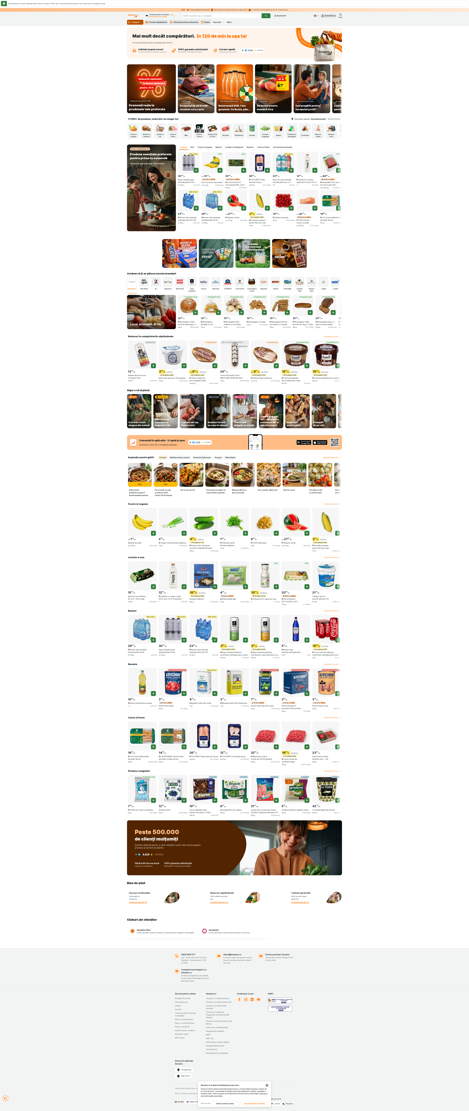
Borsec (204, 289)
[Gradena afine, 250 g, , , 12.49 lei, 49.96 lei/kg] (173, 789)
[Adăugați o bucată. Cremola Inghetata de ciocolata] (337, 365)
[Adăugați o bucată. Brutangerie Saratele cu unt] (218, 312)
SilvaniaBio (288, 289)
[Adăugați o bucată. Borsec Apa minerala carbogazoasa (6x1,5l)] (196, 208)
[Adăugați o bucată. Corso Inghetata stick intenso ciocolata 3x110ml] (214, 800)
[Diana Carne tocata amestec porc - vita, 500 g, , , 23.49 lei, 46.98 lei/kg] (326, 736)
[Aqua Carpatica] (192, 282)
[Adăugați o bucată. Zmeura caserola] (291, 208)
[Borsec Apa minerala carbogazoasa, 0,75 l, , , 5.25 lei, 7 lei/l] (296, 629)
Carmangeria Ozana (252, 290)
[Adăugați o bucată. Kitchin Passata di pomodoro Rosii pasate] (306, 693)
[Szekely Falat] (299, 282)
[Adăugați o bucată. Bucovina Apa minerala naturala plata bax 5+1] (291, 170)
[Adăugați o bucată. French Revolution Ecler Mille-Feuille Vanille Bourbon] (245, 365)
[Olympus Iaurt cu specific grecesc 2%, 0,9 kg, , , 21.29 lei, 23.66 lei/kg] (326, 575)
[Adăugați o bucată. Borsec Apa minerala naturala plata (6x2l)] (220, 208)
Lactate (335, 289)
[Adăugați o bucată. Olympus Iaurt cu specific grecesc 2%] (337, 586)
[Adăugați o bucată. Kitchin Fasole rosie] (337, 693)
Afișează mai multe (331, 336)
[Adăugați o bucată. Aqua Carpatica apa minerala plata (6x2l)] (196, 170)
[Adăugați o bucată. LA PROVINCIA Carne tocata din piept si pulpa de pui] (184, 746)
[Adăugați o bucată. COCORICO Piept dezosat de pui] (267, 170)
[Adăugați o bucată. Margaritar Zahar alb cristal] (214, 693)
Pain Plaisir (144, 289)
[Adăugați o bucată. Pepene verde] (243, 208)
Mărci (229, 22)
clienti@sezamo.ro (232, 954)
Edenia (275, 289)
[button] (328, 16)
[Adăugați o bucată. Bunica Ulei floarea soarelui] (153, 693)
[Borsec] (204, 282)
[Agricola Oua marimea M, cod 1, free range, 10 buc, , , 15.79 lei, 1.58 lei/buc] (142, 575)
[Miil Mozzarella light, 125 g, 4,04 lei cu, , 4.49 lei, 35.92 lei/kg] (234, 575)
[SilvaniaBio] (288, 282)
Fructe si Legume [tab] (205, 147)
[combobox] (221, 15)
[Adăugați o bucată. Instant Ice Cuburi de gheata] (153, 800)
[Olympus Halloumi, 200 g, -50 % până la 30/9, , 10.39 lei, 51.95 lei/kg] (203, 575)
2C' (156, 289)
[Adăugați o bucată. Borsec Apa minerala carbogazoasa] (306, 640)
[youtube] (258, 999)
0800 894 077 (188, 954)
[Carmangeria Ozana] (252, 282)
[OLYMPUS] (228, 282)
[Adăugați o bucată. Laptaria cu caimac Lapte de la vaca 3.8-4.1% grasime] (314, 170)
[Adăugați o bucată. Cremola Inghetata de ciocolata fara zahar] (306, 365)
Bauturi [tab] (219, 147)
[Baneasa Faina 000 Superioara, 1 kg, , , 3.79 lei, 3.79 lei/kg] (234, 682)
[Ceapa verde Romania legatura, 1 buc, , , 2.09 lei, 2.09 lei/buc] (173, 522)
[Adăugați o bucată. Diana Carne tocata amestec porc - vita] (337, 746)
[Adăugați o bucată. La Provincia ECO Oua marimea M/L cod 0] (243, 170)
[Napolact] (264, 282)
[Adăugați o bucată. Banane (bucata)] (153, 533)
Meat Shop (180, 289)
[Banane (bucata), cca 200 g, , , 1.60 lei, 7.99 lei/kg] (142, 522)
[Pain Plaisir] (144, 282)
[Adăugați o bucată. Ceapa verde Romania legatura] (184, 533)
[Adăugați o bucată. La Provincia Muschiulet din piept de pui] (338, 208)
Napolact (264, 289)
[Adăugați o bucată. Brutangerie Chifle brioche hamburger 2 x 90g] (195, 312)
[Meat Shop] (180, 282)
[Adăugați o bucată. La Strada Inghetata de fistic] (337, 800)
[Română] (316, 15)
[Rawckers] (168, 282)
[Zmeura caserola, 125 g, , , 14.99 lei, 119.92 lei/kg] (283, 201)
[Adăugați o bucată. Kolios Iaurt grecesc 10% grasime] (184, 365)
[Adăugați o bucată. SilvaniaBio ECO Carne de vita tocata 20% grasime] (338, 170)
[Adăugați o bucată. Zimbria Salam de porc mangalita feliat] (214, 365)
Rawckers (168, 289)
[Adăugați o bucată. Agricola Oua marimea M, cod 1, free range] (153, 586)
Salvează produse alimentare (185, 22)
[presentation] (179, 253)
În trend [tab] (184, 147)
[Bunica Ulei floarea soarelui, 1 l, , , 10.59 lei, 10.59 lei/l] (142, 682)
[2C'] (156, 282)
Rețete (207, 22)
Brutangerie (132, 289)
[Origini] (323, 282)
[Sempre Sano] (311, 282)
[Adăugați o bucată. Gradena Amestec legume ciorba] (306, 800)
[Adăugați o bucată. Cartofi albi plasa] (276, 533)
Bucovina (216, 289)
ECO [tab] (192, 147)
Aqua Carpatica (191, 290)
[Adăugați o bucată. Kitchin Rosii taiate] (184, 693)
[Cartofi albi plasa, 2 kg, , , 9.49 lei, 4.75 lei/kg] (265, 522)
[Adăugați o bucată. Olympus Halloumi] (214, 586)
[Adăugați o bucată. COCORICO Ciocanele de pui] (245, 746)
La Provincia (239, 289)
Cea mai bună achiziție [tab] (282, 147)
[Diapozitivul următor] (337, 89)
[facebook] (239, 999)
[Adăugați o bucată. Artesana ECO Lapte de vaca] (276, 586)
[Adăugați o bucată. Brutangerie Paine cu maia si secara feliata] (333, 312)
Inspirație (217, 22)
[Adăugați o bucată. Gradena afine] (184, 800)
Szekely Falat (300, 290)
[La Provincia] (240, 282)
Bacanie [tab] (250, 147)
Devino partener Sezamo (277, 954)
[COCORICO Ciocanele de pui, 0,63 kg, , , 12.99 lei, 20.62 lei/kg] (234, 736)
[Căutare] (266, 15)
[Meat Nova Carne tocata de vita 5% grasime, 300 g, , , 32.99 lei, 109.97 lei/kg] (265, 736)
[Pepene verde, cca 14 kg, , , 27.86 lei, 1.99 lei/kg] (236, 201)
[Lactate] (335, 282)
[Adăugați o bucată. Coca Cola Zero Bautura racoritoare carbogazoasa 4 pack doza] (337, 640)
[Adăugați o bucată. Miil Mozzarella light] (245, 586)
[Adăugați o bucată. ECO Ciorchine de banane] (220, 170)
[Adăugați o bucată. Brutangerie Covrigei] (264, 312)
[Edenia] (276, 282)
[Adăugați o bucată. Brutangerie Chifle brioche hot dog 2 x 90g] (310, 312)
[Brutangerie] (132, 282)
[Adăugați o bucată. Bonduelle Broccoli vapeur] (245, 800)
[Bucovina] (216, 282)
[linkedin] (252, 999)
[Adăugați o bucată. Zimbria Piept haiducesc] (276, 365)
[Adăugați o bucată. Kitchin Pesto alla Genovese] (276, 693)
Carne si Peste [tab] (263, 147)
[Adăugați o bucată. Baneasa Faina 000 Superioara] (245, 693)
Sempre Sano (311, 290)
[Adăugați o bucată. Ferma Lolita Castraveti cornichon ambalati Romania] (214, 533)
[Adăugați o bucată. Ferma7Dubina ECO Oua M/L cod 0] (306, 586)
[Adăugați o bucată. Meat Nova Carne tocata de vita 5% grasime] (276, 746)
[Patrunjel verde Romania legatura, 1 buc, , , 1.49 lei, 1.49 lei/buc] (234, 522)
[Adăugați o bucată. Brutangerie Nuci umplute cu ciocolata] (241, 312)
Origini (323, 289)
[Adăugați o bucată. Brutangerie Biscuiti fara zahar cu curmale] (287, 312)
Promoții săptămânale (158, 22)
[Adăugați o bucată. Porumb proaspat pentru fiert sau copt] (267, 208)
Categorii (135, 22)
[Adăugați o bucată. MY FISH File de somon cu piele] (314, 208)
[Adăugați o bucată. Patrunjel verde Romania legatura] (245, 533)
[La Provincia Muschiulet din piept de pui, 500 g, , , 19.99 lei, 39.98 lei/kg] (331, 201)
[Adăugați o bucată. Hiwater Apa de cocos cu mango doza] (153, 365)
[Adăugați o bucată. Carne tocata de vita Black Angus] (306, 746)
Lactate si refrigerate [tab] (234, 147)
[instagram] (245, 999)
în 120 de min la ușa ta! (222, 36)
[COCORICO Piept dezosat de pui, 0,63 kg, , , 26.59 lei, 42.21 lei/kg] (260, 163)
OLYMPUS (227, 289)
